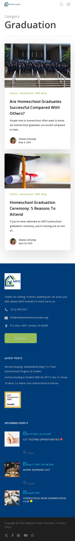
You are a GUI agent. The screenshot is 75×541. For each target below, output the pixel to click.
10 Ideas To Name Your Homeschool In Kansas (31, 383)
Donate (21, 338)
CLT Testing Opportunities (41, 439)
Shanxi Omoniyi (27, 139)
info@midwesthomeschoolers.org (29, 317)
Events (14, 93)
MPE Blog (41, 93)
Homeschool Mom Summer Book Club (44, 499)
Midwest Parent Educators (40, 523)
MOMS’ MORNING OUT (36, 469)
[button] (68, 4)
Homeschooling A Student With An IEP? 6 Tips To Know (36, 377)
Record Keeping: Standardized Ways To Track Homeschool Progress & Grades (30, 369)
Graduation (27, 93)
